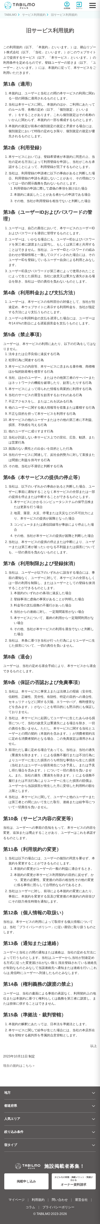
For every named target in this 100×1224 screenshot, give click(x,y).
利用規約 (38, 1200)
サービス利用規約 (34, 14)
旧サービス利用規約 (64, 14)
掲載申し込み (26, 1181)
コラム (30, 1207)
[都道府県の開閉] (93, 1106)
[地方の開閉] (93, 1093)
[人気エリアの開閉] (93, 1119)
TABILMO (10, 14)
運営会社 (81, 1200)
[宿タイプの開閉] (93, 1145)
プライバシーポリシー (58, 1207)
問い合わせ (60, 1200)
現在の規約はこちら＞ (19, 1066)
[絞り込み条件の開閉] (93, 1132)
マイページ (17, 1200)
